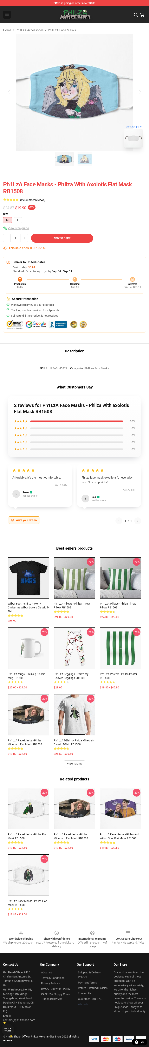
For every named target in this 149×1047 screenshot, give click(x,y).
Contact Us (84, 993)
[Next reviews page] (137, 520)
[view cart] (142, 14)
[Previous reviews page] (118, 520)
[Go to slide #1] (64, 159)
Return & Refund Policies (92, 988)
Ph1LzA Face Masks (62, 30)
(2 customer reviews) (32, 200)
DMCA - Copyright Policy (55, 988)
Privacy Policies (50, 983)
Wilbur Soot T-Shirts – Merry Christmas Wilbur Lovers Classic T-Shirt (28, 607)
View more (74, 763)
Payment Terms (87, 982)
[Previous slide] (9, 92)
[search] (135, 14)
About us (46, 972)
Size (5, 213)
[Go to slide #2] (84, 159)
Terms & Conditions (52, 977)
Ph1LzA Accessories (29, 30)
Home (7, 30)
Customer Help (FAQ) (90, 998)
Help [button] (142, 1042)
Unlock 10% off (7, 1030)
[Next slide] (140, 92)
